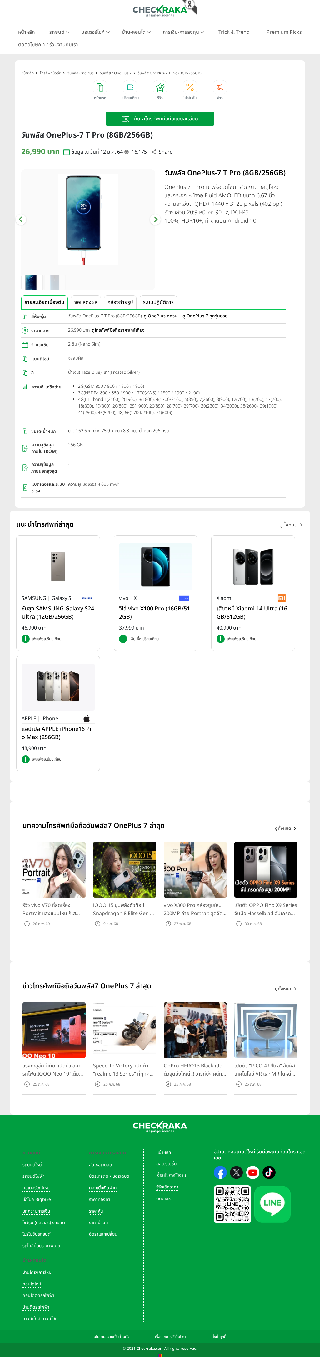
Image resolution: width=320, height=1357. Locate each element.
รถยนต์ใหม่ (32, 1165)
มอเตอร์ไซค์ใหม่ (36, 1188)
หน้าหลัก (26, 32)
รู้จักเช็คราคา (167, 1187)
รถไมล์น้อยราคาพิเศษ (41, 1246)
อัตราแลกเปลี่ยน (103, 1234)
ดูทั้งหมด (288, 525)
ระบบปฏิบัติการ (158, 302)
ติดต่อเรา (164, 1198)
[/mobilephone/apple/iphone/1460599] (58, 687)
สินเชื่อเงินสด (100, 1165)
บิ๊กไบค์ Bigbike (36, 1199)
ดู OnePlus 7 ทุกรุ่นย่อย (205, 316)
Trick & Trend (234, 32)
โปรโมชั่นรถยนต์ (36, 1234)
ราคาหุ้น (96, 1211)
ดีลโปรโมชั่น (166, 1164)
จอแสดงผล (86, 302)
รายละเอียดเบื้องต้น (44, 302)
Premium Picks (284, 32)
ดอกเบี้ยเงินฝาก (103, 1188)
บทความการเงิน (36, 1211)
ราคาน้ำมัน (98, 1222)
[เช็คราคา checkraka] (160, 11)
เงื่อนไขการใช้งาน (171, 1175)
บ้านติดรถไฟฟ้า (35, 1307)
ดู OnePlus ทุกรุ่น (161, 316)
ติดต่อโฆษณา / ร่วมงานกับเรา (48, 44)
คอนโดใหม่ (31, 1284)
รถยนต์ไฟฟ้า (33, 1176)
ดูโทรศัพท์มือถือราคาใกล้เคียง (118, 330)
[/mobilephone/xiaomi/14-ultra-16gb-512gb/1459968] (253, 566)
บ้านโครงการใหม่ (37, 1272)
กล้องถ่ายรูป (120, 302)
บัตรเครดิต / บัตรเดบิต (109, 1176)
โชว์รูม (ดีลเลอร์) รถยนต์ (43, 1222)
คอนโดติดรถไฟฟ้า (38, 1295)
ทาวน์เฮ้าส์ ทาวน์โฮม (40, 1318)
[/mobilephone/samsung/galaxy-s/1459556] (58, 566)
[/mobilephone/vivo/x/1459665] (155, 566)
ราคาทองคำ (99, 1199)
